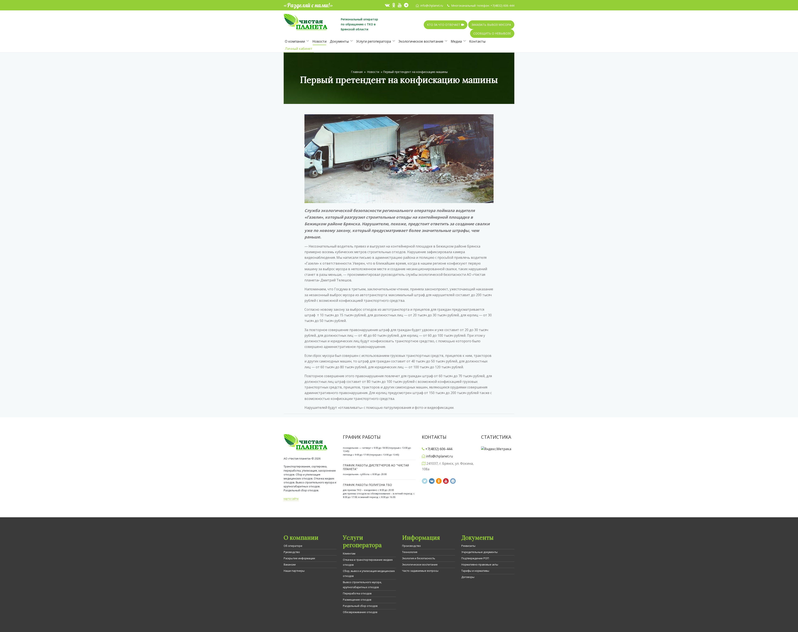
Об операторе (293, 546)
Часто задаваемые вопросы (420, 571)
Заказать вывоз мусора (491, 25)
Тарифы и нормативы (475, 571)
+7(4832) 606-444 (502, 5)
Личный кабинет (298, 48)
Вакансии (290, 564)
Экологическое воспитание (420, 41)
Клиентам (349, 553)
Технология (409, 552)
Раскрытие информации (299, 558)
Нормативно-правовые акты (479, 564)
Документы (339, 41)
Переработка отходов (357, 593)
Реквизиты (468, 546)
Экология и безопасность (418, 558)
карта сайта (291, 498)
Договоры (467, 577)
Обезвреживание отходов (360, 612)
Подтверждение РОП (475, 558)
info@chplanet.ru (431, 5)
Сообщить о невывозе (492, 33)
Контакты (477, 41)
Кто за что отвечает (444, 25)
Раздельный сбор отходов (360, 606)
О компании (295, 41)
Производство (411, 546)
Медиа (456, 41)
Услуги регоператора (373, 41)
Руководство (292, 552)
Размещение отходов (357, 599)
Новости (319, 41)
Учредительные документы (479, 552)
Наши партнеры (294, 571)
